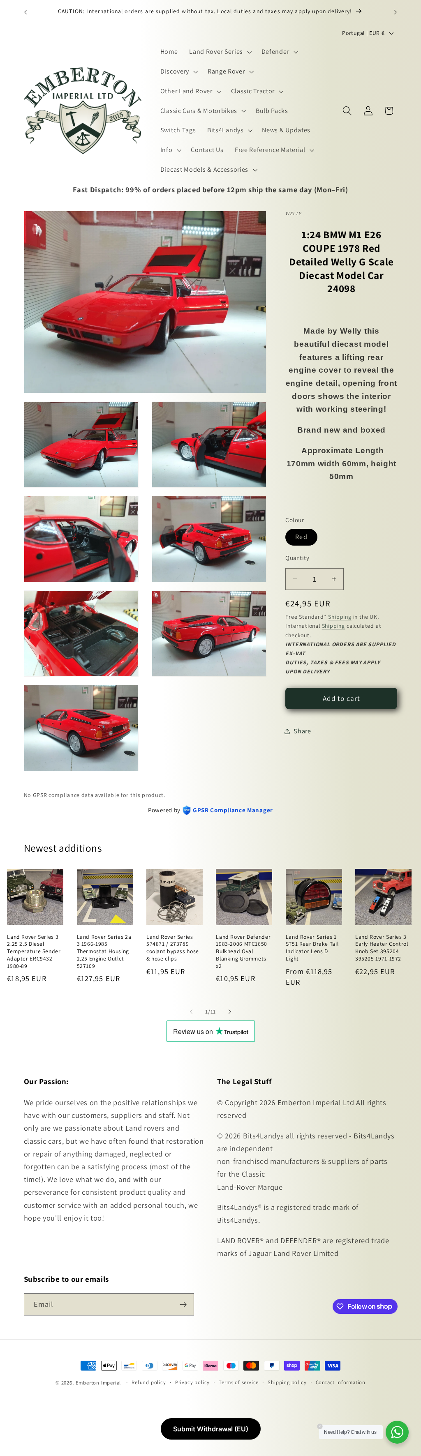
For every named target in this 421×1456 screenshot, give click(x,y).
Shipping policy (287, 1382)
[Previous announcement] (25, 12)
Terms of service (239, 1382)
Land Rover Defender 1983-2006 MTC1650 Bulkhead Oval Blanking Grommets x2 (243, 951)
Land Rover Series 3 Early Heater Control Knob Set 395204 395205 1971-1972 (381, 947)
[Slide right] (230, 1011)
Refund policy (149, 1382)
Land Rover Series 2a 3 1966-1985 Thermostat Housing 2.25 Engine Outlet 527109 (104, 951)
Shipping (339, 616)
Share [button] (302, 731)
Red (301, 536)
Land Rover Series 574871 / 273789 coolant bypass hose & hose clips (172, 947)
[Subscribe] (183, 1304)
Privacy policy (192, 1382)
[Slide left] (191, 1011)
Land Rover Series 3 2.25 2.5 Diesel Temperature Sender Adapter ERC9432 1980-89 (33, 951)
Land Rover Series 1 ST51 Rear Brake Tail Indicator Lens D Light (312, 947)
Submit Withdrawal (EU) (210, 1429)
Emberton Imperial (98, 1382)
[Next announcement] (395, 12)
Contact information (340, 1382)
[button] (219, 52)
